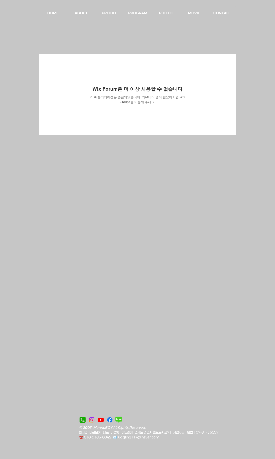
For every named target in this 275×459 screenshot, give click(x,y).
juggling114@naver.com (138, 437)
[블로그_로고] (118, 419)
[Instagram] (91, 419)
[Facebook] (109, 419)
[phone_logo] (82, 419)
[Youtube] (100, 419)
